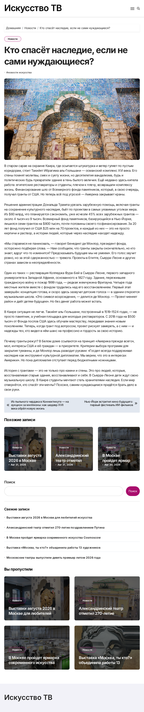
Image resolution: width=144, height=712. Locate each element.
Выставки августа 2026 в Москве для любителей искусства (49, 517)
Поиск (9, 482)
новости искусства (20, 72)
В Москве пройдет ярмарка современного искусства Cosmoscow (53, 537)
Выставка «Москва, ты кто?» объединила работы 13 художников (53, 547)
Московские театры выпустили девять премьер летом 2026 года (53, 557)
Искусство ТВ (33, 8)
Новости (13, 38)
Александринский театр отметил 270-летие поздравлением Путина (55, 527)
